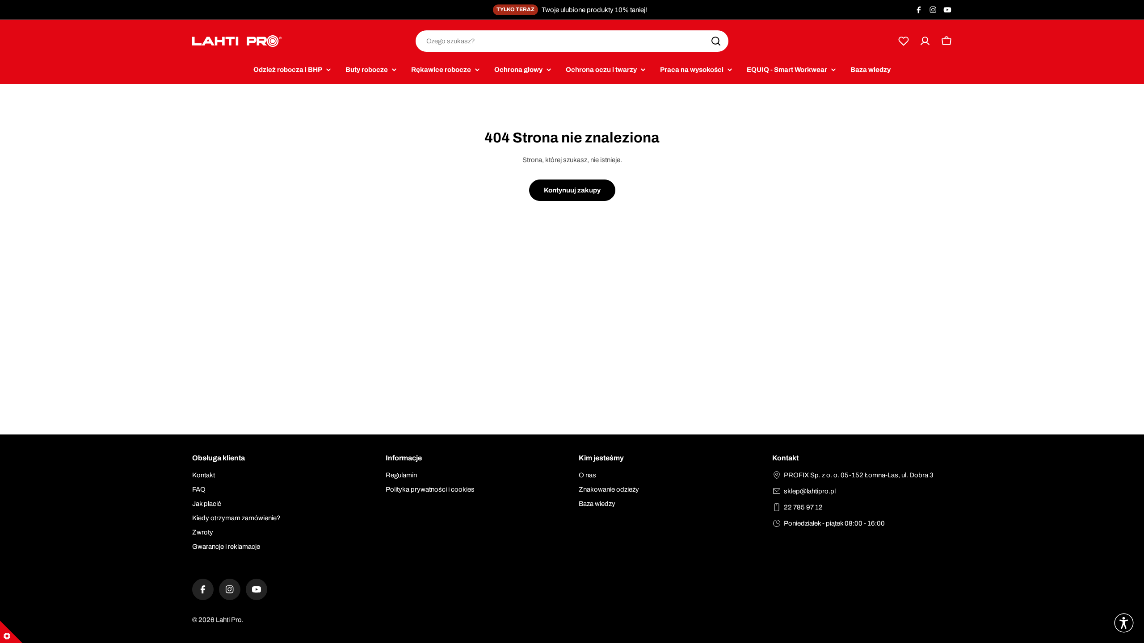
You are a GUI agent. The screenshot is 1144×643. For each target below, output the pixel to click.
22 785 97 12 (803, 507)
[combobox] (572, 41)
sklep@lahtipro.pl (810, 491)
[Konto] (925, 41)
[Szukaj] (716, 41)
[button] (1124, 623)
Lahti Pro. (230, 619)
